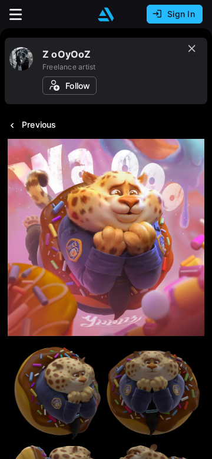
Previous (39, 124)
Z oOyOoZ (66, 54)
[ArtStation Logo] (106, 14)
